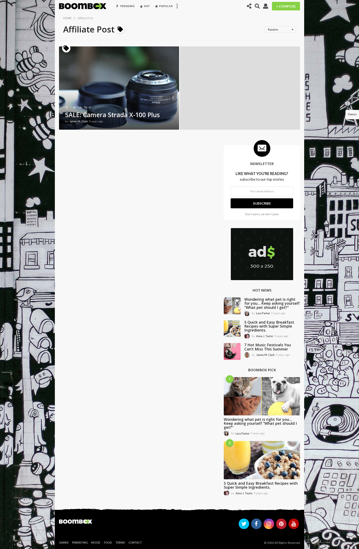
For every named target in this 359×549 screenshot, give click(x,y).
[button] (177, 6)
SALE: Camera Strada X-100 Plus (112, 115)
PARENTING (80, 542)
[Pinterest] (281, 524)
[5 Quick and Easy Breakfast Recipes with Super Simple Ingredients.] (232, 328)
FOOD (108, 542)
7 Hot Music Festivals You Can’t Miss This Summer (267, 346)
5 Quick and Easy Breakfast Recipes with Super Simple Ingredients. (269, 326)
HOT (147, 6)
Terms (120, 542)
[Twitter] (244, 524)
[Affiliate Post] (66, 48)
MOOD (95, 542)
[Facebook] (256, 524)
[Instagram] (269, 524)
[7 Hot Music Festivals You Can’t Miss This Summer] (232, 351)
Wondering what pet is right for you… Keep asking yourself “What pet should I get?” (272, 303)
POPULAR (166, 6)
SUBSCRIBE (262, 203)
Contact (135, 542)
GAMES (64, 542)
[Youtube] (294, 524)
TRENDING (127, 6)
